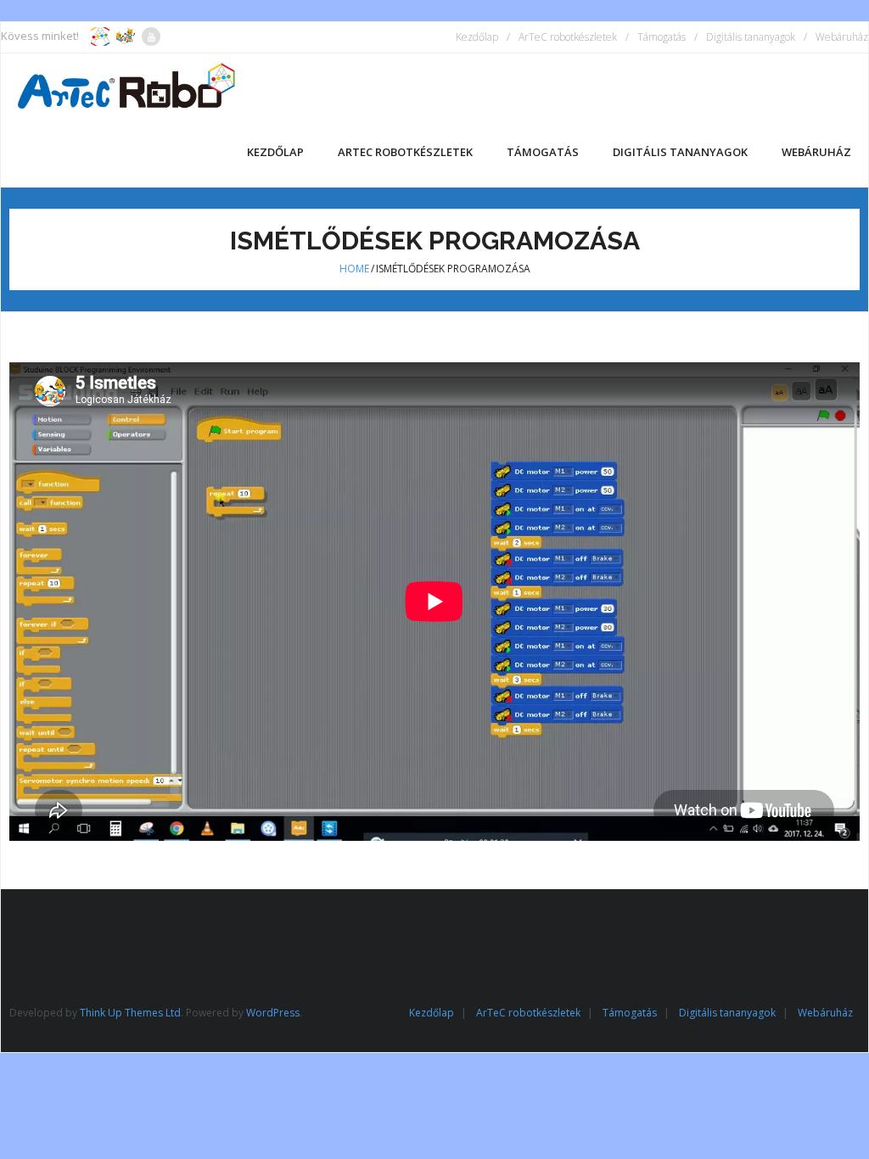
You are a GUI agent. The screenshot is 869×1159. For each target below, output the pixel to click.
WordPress (273, 1012)
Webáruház (842, 37)
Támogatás (661, 37)
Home (354, 268)
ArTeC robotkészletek (568, 37)
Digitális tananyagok (750, 37)
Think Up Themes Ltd (130, 1012)
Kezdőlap (477, 37)
